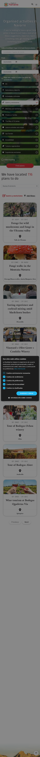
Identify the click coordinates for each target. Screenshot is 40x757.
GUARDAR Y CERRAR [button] (26, 393)
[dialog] (20, 378)
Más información (19, 369)
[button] (20, 398)
